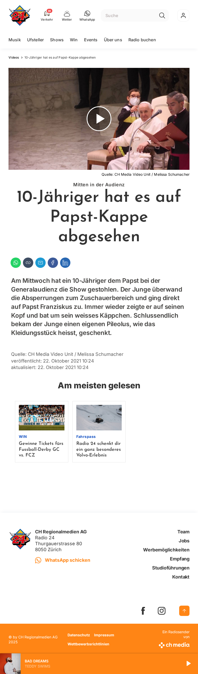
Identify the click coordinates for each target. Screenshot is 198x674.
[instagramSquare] (161, 611)
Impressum (104, 635)
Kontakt (180, 577)
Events (91, 39)
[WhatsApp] (16, 263)
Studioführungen (170, 568)
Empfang (179, 558)
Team (183, 531)
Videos (14, 57)
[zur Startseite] (20, 15)
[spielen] (188, 664)
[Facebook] (53, 263)
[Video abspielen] (99, 119)
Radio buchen (142, 39)
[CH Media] (173, 644)
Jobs (184, 540)
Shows (57, 39)
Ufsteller (35, 39)
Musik (15, 39)
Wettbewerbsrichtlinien (88, 644)
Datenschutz (79, 635)
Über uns (113, 39)
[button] (87, 15)
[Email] (40, 263)
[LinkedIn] (65, 263)
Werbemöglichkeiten (166, 549)
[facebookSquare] (143, 611)
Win (74, 39)
